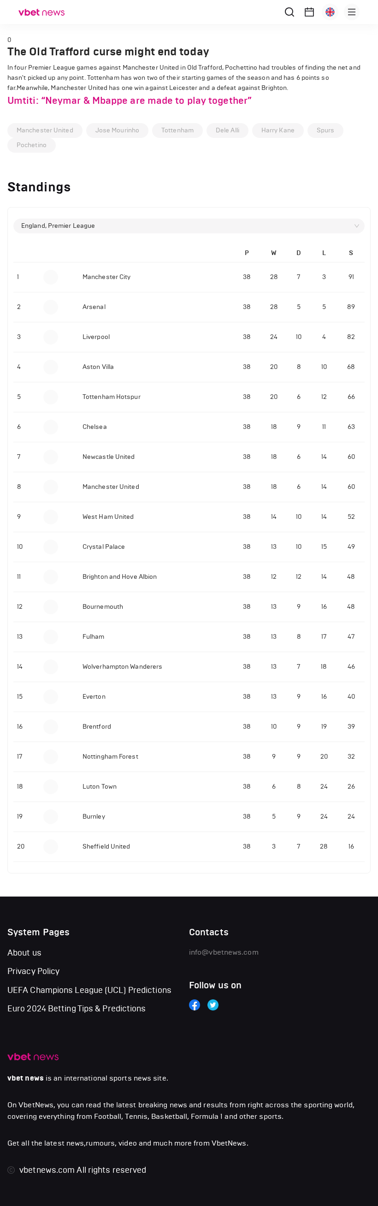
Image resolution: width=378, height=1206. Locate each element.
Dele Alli (227, 130)
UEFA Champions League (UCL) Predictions (89, 990)
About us (24, 953)
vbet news (25, 1078)
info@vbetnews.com (224, 952)
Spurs (326, 130)
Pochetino (32, 145)
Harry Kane (278, 130)
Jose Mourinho (117, 130)
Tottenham (177, 130)
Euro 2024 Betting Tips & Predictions (76, 1009)
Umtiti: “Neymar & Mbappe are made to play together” (129, 101)
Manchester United (45, 130)
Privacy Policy (33, 971)
